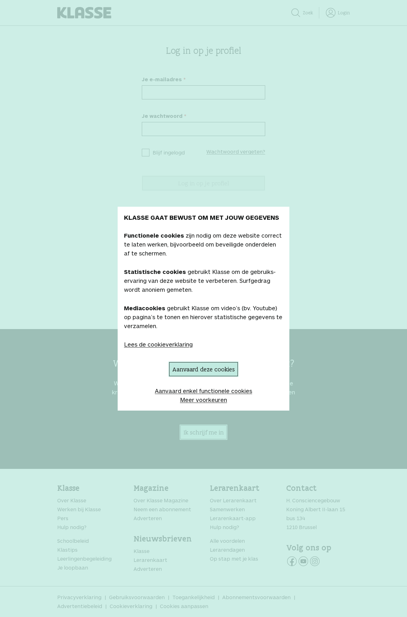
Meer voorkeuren (203, 399)
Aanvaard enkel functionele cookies (203, 390)
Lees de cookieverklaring (158, 344)
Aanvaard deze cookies (203, 369)
